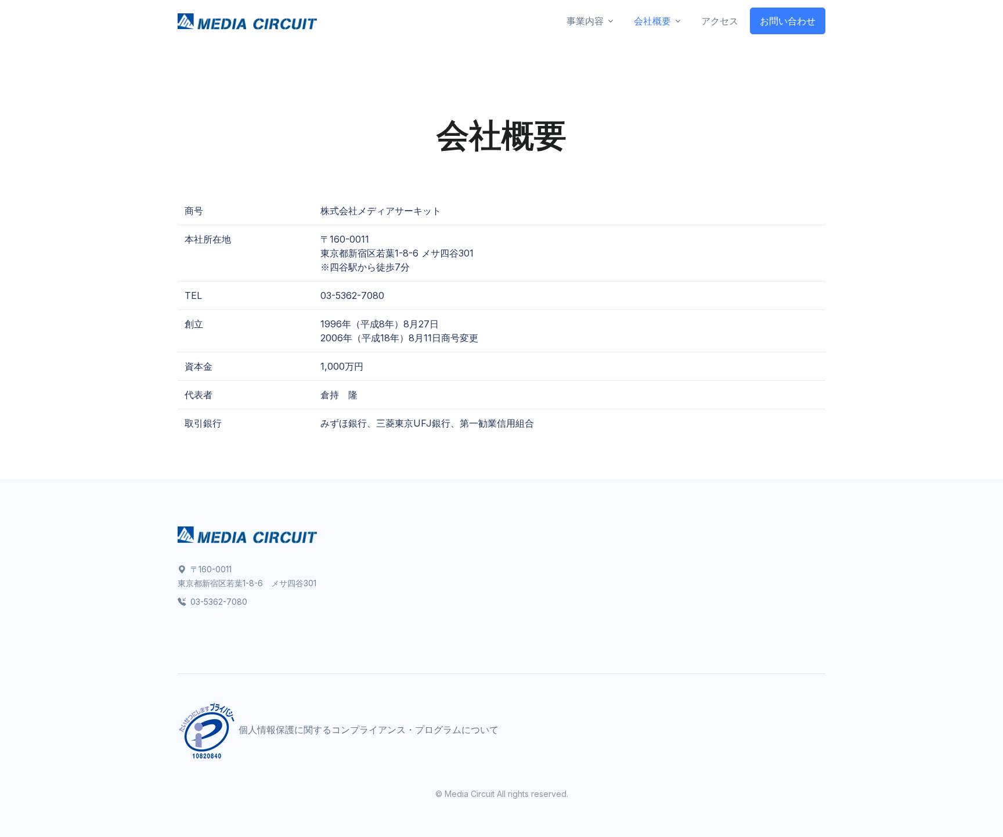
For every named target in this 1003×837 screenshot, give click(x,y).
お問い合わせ (788, 21)
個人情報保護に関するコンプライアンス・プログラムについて (369, 730)
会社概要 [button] (652, 21)
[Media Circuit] (247, 21)
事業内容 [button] (585, 21)
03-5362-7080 (217, 602)
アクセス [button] (719, 21)
